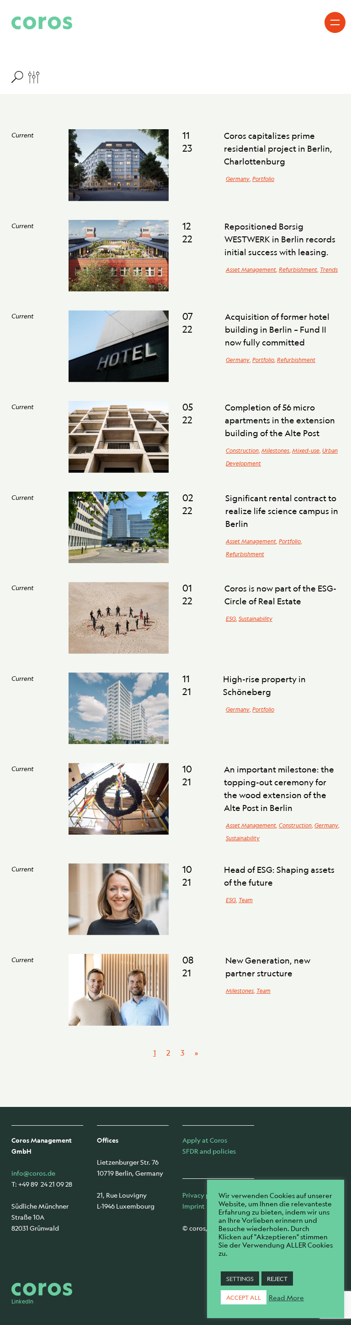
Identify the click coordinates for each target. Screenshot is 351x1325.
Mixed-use (305, 450)
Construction (242, 450)
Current (22, 135)
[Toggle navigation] (335, 22)
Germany (238, 178)
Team (246, 899)
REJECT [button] (277, 1278)
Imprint (193, 1206)
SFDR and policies (209, 1151)
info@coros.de (33, 1173)
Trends (329, 269)
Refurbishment (298, 269)
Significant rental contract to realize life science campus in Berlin (281, 511)
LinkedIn (22, 1301)
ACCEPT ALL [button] (243, 1297)
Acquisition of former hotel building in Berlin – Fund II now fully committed (277, 329)
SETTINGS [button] (240, 1278)
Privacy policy (203, 1195)
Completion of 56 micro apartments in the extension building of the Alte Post (280, 420)
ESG (231, 618)
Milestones (275, 450)
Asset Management (251, 269)
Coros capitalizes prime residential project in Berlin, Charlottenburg (278, 148)
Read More (286, 1297)
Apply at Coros (204, 1140)
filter (25, 76)
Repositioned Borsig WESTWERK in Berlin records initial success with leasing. (279, 239)
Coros (41, 22)
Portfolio (263, 178)
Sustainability (255, 618)
